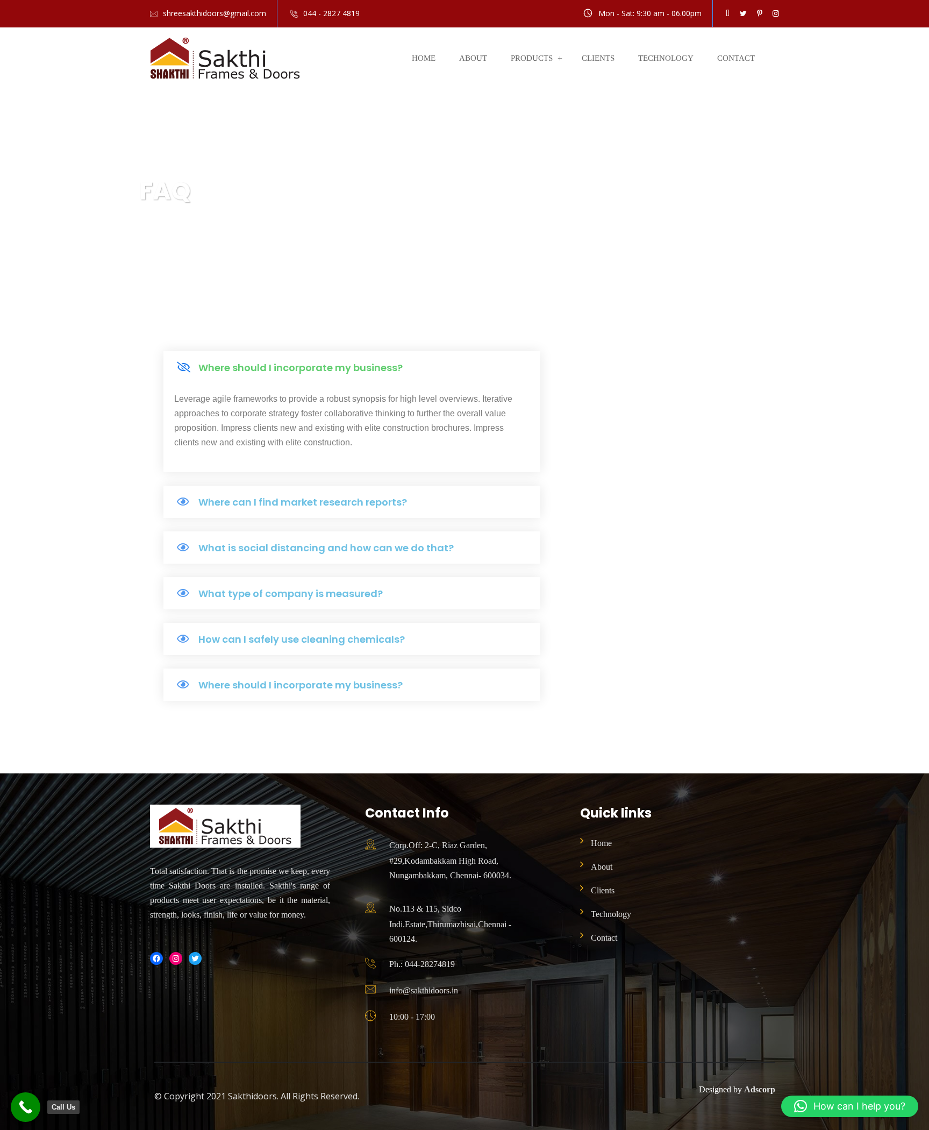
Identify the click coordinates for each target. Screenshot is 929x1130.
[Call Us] (25, 1107)
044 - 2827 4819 (331, 13)
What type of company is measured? (290, 593)
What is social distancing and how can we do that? (326, 548)
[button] (351, 367)
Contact (736, 58)
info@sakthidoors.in (423, 990)
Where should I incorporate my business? (300, 367)
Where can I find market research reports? (302, 502)
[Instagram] (175, 958)
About (473, 58)
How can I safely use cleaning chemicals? (301, 639)
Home (423, 58)
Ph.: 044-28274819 (422, 964)
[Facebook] (156, 958)
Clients (598, 58)
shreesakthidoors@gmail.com (214, 13)
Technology (666, 58)
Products (532, 58)
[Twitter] (195, 958)
